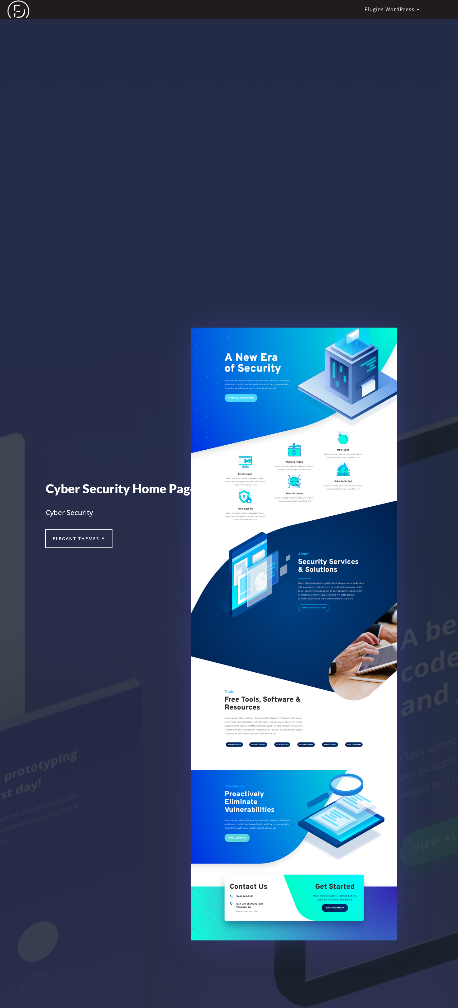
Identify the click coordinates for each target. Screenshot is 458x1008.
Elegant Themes (76, 539)
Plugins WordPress (389, 9)
